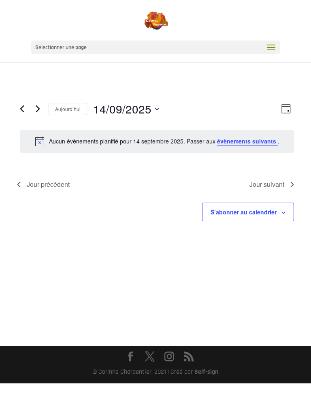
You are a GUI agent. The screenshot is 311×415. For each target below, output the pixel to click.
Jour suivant (266, 184)
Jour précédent (48, 184)
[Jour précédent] (22, 109)
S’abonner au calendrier (244, 212)
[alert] (157, 141)
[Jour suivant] (38, 109)
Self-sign (206, 372)
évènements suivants (247, 141)
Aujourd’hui (68, 108)
